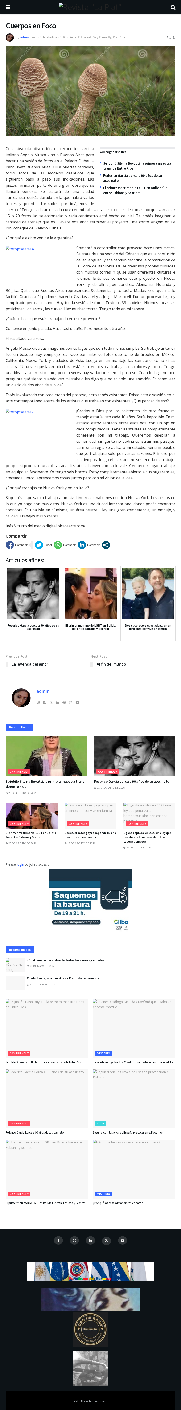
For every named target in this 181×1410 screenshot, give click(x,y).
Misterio (103, 1053)
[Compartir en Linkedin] (89, 545)
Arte (73, 37)
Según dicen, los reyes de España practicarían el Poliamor (128, 1133)
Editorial (84, 37)
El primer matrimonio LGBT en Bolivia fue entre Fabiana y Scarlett (31, 835)
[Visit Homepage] (90, 7)
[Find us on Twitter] (106, 1241)
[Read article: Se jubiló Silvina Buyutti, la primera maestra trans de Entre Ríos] (46, 756)
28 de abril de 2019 (51, 37)
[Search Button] (173, 7)
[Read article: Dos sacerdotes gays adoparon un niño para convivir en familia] (90, 816)
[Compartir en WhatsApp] (65, 545)
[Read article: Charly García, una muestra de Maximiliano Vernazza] (15, 983)
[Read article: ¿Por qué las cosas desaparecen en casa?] (134, 1169)
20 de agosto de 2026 (22, 843)
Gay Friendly (101, 37)
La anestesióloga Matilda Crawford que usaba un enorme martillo (133, 1062)
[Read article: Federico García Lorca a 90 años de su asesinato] (134, 756)
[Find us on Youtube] (122, 1240)
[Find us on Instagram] (74, 1240)
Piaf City (119, 37)
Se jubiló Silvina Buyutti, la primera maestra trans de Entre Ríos (43, 1062)
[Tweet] (43, 545)
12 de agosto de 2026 (81, 843)
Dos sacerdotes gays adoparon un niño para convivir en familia (90, 835)
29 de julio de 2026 (138, 847)
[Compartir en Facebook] (17, 545)
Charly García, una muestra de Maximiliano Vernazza (63, 978)
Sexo (100, 1123)
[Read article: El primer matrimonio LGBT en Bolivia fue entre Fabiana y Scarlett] (32, 816)
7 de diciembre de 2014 (44, 984)
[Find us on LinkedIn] (90, 1240)
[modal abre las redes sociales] (106, 545)
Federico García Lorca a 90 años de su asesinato (131, 781)
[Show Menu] (8, 7)
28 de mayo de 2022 (41, 966)
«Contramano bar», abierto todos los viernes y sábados (65, 960)
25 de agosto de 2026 (22, 793)
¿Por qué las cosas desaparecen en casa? (118, 1203)
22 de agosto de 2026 (110, 787)
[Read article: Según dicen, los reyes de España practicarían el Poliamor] (134, 1098)
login (20, 864)
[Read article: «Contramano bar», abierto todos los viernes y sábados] (15, 965)
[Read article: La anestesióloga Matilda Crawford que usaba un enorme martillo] (134, 1028)
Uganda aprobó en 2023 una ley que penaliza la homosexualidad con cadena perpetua (147, 837)
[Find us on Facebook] (58, 1240)
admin (25, 37)
